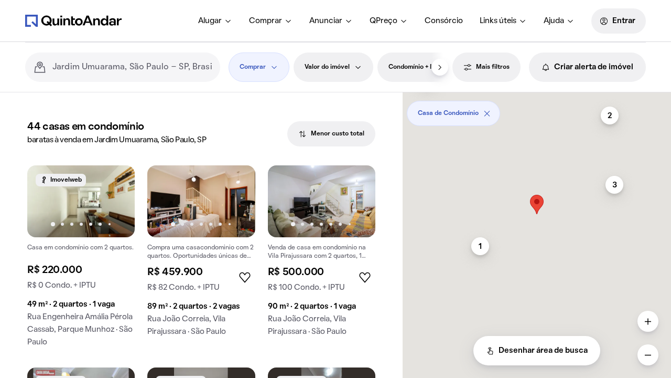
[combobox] (132, 67)
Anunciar (325, 21)
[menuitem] (215, 21)
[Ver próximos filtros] (439, 67)
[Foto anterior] (46, 201)
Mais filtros (493, 67)
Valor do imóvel (327, 67)
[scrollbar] (537, 109)
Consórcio (444, 21)
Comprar (265, 21)
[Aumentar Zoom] (647, 321)
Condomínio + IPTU (416, 67)
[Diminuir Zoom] (647, 354)
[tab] (331, 133)
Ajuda (554, 21)
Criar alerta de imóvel (593, 67)
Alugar (210, 21)
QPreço (383, 21)
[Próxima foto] (115, 201)
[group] (81, 260)
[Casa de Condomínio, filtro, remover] (487, 113)
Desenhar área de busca (543, 350)
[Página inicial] (73, 20)
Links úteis (498, 21)
